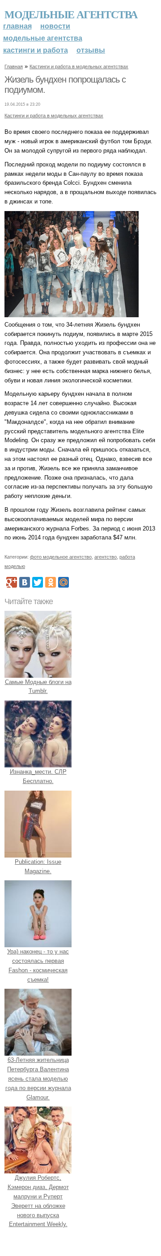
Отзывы (90, 50)
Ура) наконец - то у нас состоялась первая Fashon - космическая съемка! (38, 965)
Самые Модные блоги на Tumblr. (38, 687)
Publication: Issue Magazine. (38, 866)
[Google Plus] (11, 582)
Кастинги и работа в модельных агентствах (79, 66)
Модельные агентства (70, 14)
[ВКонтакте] (24, 582)
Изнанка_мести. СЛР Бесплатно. (38, 776)
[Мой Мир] (63, 582)
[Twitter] (37, 582)
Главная (17, 26)
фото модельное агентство (61, 557)
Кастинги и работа (35, 50)
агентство (105, 557)
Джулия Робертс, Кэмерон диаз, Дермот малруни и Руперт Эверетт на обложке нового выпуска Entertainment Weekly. (38, 1200)
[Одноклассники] (50, 582)
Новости (55, 26)
